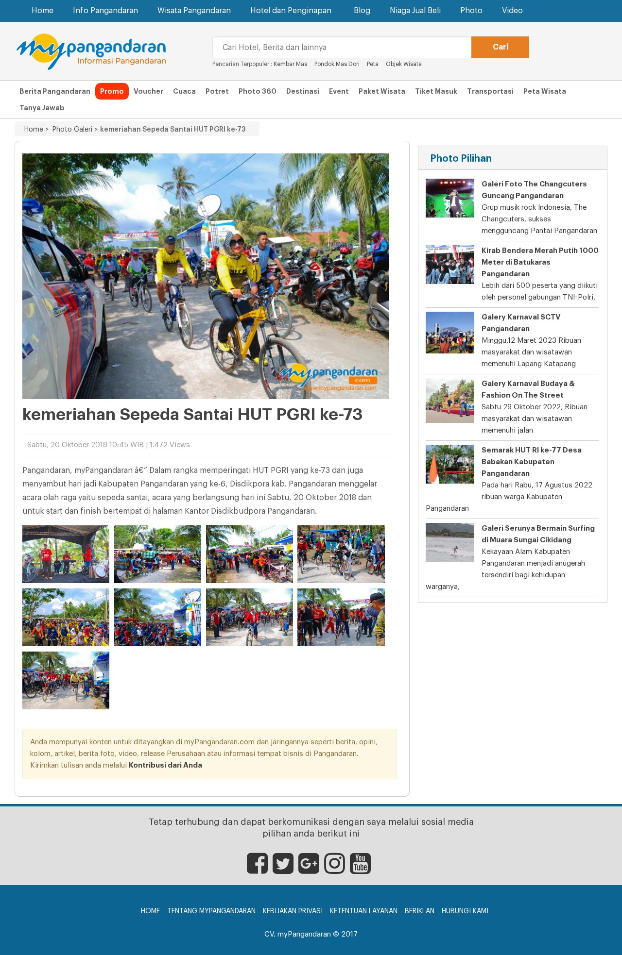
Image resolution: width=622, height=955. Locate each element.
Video (512, 11)
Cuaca (184, 91)
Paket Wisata (382, 91)
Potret (217, 91)
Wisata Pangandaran (194, 11)
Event (339, 91)
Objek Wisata (404, 64)
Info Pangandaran (105, 11)
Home (42, 11)
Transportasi (490, 91)
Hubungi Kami (465, 911)
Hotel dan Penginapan (290, 11)
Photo (471, 11)
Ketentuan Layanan (363, 911)
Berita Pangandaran (54, 91)
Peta (373, 64)
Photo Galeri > (73, 129)
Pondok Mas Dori (337, 64)
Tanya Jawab (42, 107)
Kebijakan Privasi (293, 911)
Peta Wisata (544, 91)
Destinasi (302, 91)
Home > (36, 129)
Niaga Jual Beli (415, 11)
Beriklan (419, 911)
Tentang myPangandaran (211, 911)
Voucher (148, 91)
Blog (362, 11)
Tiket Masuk (436, 91)
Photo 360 (257, 91)
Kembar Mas (290, 64)
